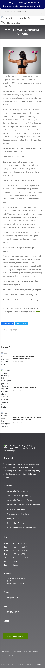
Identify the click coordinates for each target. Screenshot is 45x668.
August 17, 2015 (10, 330)
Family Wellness (13, 518)
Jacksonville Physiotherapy (18, 491)
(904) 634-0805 (39, 14)
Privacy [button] (35, 651)
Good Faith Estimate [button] (9, 656)
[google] (4, 626)
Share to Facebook (7, 323)
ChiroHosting (37, 664)
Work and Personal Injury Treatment (22, 528)
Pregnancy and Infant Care (18, 514)
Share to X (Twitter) (21, 323)
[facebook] (9, 626)
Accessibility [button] (6, 651)
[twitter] (14, 626)
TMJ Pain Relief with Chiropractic (25, 387)
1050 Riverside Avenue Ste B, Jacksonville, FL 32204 (19, 11)
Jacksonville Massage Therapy (19, 495)
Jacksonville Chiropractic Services (20, 500)
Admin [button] (21, 656)
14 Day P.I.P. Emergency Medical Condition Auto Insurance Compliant (21, 4)
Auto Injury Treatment (16, 509)
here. (38, 312)
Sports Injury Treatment (17, 523)
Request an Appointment (15, 636)
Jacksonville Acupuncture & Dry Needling (23, 505)
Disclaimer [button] (27, 651)
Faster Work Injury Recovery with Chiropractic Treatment (24, 358)
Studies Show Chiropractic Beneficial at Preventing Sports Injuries (27, 418)
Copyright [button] (17, 651)
